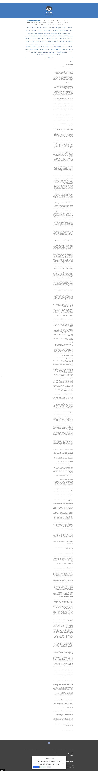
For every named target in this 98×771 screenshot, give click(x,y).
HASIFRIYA (63, 20)
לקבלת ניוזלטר (70, 754)
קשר (57, 755)
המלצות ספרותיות (59, 22)
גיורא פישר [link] (59, 47)
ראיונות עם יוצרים (42, 22)
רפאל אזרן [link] (34, 27)
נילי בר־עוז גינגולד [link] (39, 32)
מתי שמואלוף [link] (51, 52)
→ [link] (72, 57)
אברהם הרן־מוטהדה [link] (34, 36)
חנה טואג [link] (38, 40)
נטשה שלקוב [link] (58, 52)
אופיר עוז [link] (47, 46)
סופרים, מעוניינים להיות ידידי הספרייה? (51, 753)
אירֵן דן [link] (55, 36)
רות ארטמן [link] (37, 28)
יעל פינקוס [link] (32, 44)
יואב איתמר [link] (28, 27)
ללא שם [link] (42, 54)
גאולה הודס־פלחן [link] (42, 36)
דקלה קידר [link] (36, 49)
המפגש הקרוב (70, 753)
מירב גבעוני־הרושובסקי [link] (32, 33)
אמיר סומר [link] (70, 46)
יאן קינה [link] (26, 49)
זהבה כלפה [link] (42, 41)
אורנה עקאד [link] (34, 46)
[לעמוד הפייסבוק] (49, 743)
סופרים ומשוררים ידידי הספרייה (47, 20)
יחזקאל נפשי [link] (37, 44)
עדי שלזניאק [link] (64, 52)
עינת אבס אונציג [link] (52, 27)
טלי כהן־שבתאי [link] (48, 41)
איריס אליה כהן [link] (55, 41)
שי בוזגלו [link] (61, 30)
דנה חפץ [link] (48, 40)
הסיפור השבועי (51, 22)
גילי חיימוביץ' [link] (65, 40)
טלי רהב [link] (66, 51)
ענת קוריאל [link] (53, 49)
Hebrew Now (30, 22)
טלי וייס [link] (64, 38)
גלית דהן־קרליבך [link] (70, 36)
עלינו (72, 752)
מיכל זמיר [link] (43, 38)
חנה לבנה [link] (32, 41)
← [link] (25, 57)
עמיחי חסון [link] (54, 40)
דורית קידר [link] (42, 49)
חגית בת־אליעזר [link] (47, 33)
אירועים (35, 22)
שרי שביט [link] (50, 51)
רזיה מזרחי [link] (49, 43)
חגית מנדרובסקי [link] (64, 44)
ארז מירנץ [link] (70, 44)
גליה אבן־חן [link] (58, 27)
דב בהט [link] (71, 30)
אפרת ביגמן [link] (50, 30)
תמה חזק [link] (71, 40)
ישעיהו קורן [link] (47, 49)
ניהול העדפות (43, 767)
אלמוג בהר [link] (66, 30)
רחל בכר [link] (44, 30)
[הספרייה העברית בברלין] (49, 16)
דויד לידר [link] (54, 43)
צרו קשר (41, 24)
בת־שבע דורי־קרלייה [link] (61, 36)
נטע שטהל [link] (40, 51)
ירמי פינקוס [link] (65, 47)
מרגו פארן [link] (70, 47)
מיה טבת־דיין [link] (43, 40)
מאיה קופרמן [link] (58, 49)
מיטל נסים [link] (48, 44)
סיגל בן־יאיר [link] (28, 30)
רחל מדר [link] (35, 43)
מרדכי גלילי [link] (45, 35)
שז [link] (43, 46)
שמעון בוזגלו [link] (55, 30)
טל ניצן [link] (52, 44)
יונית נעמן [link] (43, 44)
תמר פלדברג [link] (53, 47)
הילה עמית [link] (40, 46)
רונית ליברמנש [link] (68, 43)
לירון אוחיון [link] (45, 27)
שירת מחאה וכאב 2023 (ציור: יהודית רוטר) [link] (53, 54)
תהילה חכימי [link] (59, 40)
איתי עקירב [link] (28, 46)
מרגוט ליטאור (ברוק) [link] (66, 33)
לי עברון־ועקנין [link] (53, 46)
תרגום (36, 24)
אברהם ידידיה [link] (32, 40)
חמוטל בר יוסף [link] (47, 32)
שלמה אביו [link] (70, 27)
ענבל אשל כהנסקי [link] (30, 28)
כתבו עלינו (57, 20)
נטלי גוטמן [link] (60, 35)
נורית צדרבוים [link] (33, 47)
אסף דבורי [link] (30, 35)
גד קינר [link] (70, 51)
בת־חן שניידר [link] (33, 52)
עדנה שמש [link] (40, 52)
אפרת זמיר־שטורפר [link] (36, 38)
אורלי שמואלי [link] (45, 52)
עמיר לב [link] (37, 41)
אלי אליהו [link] (42, 28)
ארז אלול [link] (60, 28)
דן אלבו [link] (69, 28)
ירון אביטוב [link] (64, 27)
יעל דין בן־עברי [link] (60, 32)
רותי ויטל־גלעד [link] (70, 38)
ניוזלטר (53, 24)
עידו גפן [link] (35, 35)
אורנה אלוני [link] (55, 28)
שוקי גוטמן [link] (55, 35)
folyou (2, 770)
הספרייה (68, 20)
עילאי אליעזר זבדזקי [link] (50, 38)
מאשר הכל (36, 767)
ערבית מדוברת (60, 24)
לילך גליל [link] (50, 35)
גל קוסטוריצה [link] (65, 49)
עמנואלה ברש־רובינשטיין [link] (56, 33)
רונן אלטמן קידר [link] (48, 28)
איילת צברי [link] (39, 47)
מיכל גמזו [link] (40, 35)
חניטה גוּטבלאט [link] (67, 35)
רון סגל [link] (27, 44)
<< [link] (71, 61)
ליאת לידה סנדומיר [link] (61, 43)
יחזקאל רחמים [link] (56, 51)
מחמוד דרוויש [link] (49, 36)
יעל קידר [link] (31, 49)
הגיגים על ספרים (67, 22)
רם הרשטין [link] (27, 36)
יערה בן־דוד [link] (39, 30)
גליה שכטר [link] (28, 51)
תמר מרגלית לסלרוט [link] (42, 43)
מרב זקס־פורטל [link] (28, 38)
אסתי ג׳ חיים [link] (40, 33)
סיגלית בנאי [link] (53, 32)
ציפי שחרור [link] (45, 51)
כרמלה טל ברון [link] (32, 32)
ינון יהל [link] (26, 40)
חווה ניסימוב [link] (57, 44)
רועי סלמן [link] (59, 46)
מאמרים (71, 755)
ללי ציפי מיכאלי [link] (30, 43)
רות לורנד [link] (27, 41)
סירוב (49, 767)
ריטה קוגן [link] (71, 49)
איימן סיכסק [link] (64, 46)
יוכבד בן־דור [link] (33, 30)
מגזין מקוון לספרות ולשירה (33, 20)
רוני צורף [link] (27, 47)
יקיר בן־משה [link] (66, 32)
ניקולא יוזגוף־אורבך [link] (68, 41)
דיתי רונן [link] (61, 51)
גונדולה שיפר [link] (34, 51)
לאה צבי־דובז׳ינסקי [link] (46, 47)
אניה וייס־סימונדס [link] (58, 38)
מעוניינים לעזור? (47, 24)
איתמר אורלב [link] (39, 27)
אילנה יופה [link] (62, 41)
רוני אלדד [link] (65, 28)
